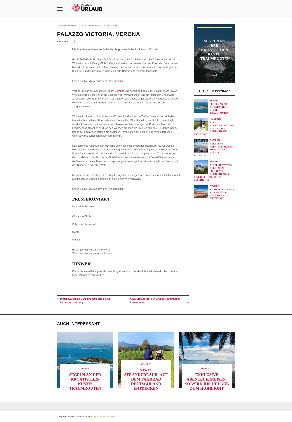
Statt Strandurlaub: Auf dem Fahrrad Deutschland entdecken (214, 128)
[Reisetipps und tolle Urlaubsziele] (87, 7)
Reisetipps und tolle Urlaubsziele (79, 26)
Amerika (214, 186)
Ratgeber (113, 26)
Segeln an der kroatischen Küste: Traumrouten (214, 50)
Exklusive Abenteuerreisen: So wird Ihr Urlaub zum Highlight (213, 149)
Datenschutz (110, 416)
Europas (119, 90)
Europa (214, 100)
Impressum (98, 416)
